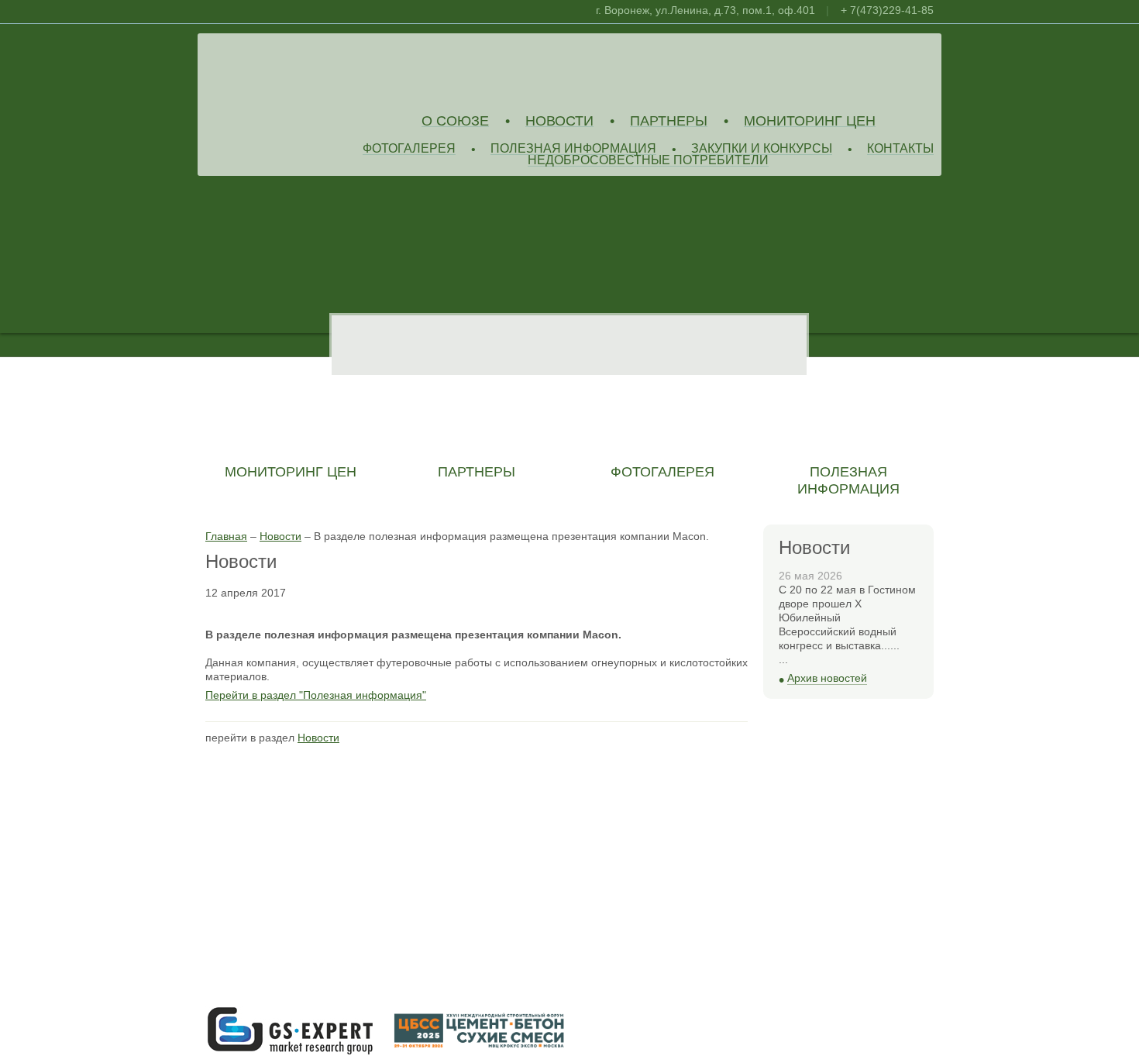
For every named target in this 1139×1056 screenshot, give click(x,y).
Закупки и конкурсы (761, 149)
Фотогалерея (409, 149)
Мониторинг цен (810, 121)
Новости (559, 121)
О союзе (455, 121)
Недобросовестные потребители (648, 161)
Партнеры (668, 121)
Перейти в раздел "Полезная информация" (315, 695)
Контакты (900, 149)
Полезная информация (573, 149)
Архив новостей (827, 678)
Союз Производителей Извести (317, 70)
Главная (226, 536)
